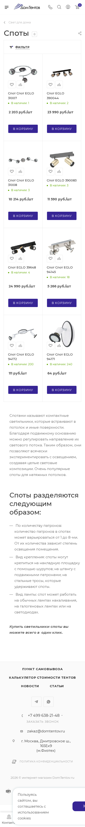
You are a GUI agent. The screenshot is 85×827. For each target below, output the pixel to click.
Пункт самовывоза (42, 669)
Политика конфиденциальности (46, 761)
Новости (30, 686)
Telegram (36, 702)
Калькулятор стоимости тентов (42, 677)
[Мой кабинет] (68, 7)
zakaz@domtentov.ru (46, 731)
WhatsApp (48, 702)
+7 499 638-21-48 (44, 715)
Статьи (57, 686)
